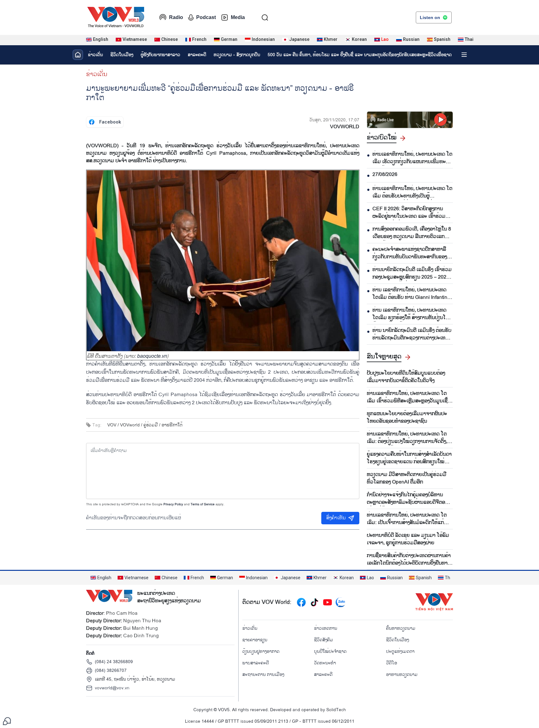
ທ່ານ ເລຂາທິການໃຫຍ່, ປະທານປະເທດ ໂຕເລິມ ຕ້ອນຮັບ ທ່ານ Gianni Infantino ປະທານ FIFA (411, 293)
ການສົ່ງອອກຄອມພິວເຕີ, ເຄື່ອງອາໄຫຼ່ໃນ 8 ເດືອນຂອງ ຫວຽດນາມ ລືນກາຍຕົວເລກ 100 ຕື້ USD (411, 233)
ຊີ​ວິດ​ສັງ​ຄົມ (323, 640)
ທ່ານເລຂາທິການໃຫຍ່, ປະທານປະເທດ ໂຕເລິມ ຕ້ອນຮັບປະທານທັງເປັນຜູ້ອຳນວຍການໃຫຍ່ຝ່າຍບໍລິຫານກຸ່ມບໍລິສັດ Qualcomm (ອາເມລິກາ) (412, 192)
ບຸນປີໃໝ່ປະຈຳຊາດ (330, 651)
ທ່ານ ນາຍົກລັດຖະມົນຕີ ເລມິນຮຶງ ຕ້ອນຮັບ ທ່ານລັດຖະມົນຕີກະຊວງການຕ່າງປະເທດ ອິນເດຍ (411, 334)
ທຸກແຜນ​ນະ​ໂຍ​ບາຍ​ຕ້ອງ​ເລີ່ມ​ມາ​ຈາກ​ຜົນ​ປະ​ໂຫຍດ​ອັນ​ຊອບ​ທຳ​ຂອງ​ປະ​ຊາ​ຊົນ (407, 417)
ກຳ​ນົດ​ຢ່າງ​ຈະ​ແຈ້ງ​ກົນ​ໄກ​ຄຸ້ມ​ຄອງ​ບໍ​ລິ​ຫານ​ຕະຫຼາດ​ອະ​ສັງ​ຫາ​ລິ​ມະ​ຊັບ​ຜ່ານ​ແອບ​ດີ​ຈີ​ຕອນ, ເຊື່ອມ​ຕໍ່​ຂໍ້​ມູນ (408, 498)
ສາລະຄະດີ (197, 55)
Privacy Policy (173, 504)
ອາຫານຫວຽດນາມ (402, 674)
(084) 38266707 (111, 670)
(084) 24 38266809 (114, 662)
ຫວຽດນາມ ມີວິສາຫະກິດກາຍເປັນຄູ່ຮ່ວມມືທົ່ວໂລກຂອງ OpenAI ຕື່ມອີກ (406, 478)
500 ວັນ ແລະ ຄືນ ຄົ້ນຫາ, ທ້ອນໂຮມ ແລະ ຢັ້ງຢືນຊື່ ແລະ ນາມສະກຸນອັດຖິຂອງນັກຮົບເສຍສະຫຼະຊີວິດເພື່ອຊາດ (360, 55)
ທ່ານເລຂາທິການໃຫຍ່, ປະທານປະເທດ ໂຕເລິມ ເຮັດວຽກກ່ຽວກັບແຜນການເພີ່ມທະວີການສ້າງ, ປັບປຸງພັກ (412, 158)
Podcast (206, 17)
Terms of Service (203, 504)
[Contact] (6, 721)
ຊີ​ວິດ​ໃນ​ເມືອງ (121, 55)
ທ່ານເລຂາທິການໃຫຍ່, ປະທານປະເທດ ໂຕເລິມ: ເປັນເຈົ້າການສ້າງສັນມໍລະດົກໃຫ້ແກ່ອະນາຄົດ (407, 519)
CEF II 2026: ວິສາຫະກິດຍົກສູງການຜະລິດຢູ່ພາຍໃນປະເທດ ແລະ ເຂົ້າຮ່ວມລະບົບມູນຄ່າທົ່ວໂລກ (408, 212)
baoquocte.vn (152, 355)
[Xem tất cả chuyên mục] (464, 54)
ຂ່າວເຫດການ (325, 628)
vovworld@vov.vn (112, 688)
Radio (176, 17)
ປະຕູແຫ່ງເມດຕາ (400, 651)
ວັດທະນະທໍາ (325, 663)
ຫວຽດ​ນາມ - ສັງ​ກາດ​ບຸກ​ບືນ (237, 55)
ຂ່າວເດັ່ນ (95, 55)
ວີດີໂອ (391, 663)
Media (238, 17)
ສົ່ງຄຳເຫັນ (336, 517)
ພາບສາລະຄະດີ (255, 663)
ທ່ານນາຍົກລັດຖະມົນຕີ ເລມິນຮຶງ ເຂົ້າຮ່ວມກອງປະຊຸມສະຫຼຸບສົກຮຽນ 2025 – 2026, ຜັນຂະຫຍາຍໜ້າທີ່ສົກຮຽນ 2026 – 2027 (412, 273)
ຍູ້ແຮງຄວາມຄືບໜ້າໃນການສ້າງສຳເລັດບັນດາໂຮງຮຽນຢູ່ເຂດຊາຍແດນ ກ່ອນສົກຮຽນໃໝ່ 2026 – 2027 (409, 458)
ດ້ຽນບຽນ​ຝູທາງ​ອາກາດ (260, 651)
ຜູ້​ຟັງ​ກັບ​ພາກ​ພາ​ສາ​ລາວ (160, 55)
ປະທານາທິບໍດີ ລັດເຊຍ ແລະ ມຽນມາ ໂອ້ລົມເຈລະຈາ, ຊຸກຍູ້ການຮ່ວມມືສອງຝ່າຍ (408, 539)
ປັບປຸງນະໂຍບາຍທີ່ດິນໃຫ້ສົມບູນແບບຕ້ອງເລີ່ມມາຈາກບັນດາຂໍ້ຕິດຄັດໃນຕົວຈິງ (406, 377)
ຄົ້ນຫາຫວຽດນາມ (400, 628)
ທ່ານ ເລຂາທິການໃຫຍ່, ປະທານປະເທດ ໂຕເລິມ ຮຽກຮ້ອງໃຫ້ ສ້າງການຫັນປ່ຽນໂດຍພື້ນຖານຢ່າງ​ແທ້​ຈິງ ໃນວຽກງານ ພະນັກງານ (412, 314)
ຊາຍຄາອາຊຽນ (254, 640)
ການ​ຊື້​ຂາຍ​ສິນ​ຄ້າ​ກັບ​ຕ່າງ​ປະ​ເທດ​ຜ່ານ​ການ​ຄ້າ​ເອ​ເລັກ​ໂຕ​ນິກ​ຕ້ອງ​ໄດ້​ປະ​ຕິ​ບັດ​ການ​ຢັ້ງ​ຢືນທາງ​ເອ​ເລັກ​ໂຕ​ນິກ (409, 559)
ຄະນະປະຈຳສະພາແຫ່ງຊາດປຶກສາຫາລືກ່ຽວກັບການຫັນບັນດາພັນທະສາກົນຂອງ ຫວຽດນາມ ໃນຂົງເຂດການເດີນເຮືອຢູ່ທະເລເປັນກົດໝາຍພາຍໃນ (412, 253)
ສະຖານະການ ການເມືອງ (263, 674)
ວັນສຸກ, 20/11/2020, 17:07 (334, 120)
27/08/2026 (384, 174)
